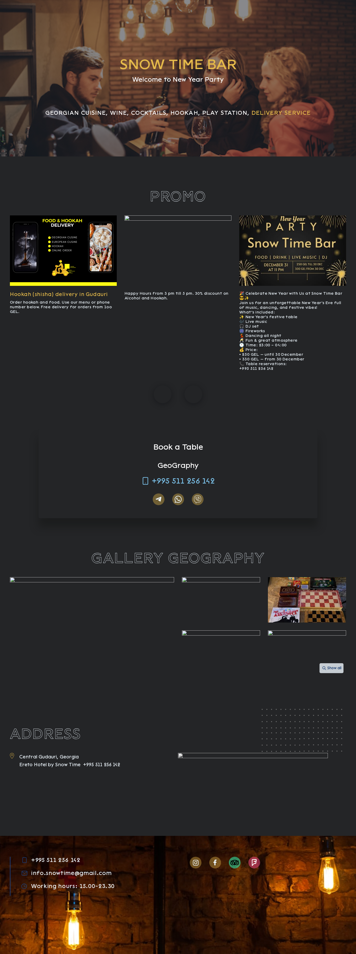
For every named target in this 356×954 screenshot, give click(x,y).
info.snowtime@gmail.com (71, 873)
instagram (195, 862)
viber (198, 499)
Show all (334, 668)
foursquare (254, 862)
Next (193, 394)
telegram (158, 499)
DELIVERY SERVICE (281, 112)
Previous (162, 394)
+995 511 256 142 (183, 481)
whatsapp (178, 499)
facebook (215, 862)
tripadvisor (235, 862)
